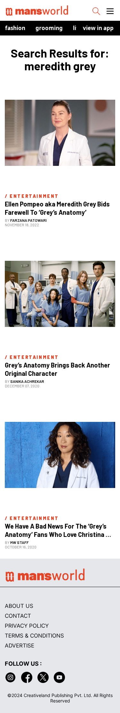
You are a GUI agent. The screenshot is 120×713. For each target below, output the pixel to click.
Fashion (15, 28)
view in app (98, 28)
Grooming (49, 28)
